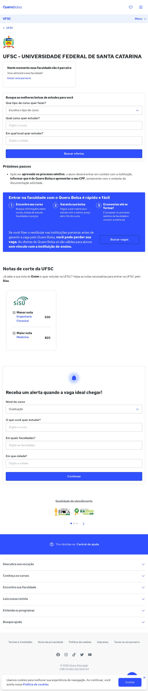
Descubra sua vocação (18, 564)
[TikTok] (74, 654)
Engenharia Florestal (24, 319)
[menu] (140, 7)
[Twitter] (82, 654)
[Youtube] (90, 654)
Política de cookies (80, 642)
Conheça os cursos (16, 576)
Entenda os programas (18, 610)
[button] (65, 523)
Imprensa (102, 642)
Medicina (23, 337)
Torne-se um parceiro (127, 642)
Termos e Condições (20, 642)
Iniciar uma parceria (19, 78)
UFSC (7, 19)
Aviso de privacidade (50, 642)
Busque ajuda (12, 622)
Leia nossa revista (15, 599)
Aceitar (130, 682)
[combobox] (74, 125)
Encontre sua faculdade (19, 587)
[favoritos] (130, 7)
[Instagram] (66, 654)
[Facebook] (58, 654)
